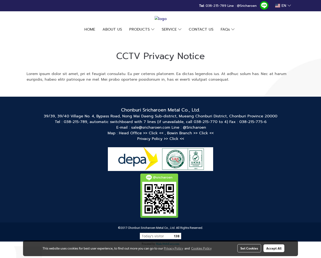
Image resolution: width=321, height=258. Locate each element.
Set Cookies (249, 248)
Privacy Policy (173, 248)
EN (284, 5)
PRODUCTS (140, 29)
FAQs (226, 29)
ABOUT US (112, 29)
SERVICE (170, 29)
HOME (89, 29)
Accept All (274, 248)
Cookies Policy (201, 248)
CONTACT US (201, 29)
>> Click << (154, 133)
